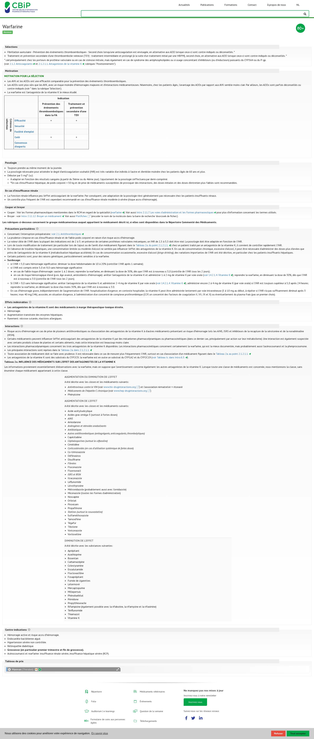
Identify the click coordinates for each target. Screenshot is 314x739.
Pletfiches (81, 216)
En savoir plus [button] (99, 733)
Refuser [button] (278, 733)
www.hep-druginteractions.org (130, 390)
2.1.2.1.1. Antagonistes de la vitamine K (60, 63)
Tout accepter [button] (298, 733)
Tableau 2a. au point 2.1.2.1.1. (232, 353)
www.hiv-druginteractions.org (120, 387)
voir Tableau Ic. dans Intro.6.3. (168, 357)
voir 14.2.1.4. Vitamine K (217, 275)
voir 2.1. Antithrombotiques (66, 234)
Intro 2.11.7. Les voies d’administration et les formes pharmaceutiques (175, 212)
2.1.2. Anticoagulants (21, 63)
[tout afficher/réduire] (118, 669)
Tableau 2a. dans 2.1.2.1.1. (75, 350)
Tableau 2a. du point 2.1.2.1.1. (152, 245)
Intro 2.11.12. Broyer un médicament (41, 216)
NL (298, 4)
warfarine (116, 212)
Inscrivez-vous (195, 702)
